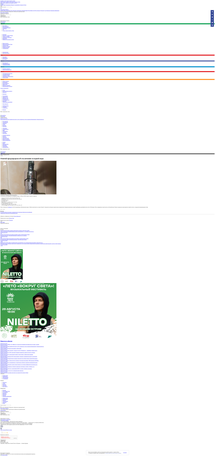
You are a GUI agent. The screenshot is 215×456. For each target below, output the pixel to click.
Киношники (5, 82)
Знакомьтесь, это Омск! (7, 37)
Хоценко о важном (6, 68)
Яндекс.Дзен (11, 218)
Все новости (5, 386)
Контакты (48, 10)
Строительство (5, 129)
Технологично (5, 52)
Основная (4, 106)
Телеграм (11, 220)
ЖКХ (4, 130)
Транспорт (5, 137)
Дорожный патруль (6, 64)
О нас (45, 10)
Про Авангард (38, 10)
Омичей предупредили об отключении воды (8, 213)
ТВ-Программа (25, 10)
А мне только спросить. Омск (8, 30)
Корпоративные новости (7, 91)
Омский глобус (5, 45)
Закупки (4, 395)
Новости (12, 4)
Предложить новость (4, 9)
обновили (10, 207)
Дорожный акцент (6, 63)
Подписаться (3, 413)
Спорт (4, 124)
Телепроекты (8, 4)
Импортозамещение (6, 140)
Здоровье (4, 132)
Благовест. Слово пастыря (8, 35)
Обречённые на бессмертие (8, 76)
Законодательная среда (7, 69)
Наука (4, 143)
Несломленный (6, 26)
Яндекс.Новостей (17, 216)
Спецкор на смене (6, 75)
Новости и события (6, 341)
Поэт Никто (5, 25)
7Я (3, 29)
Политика (4, 126)
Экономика (5, 128)
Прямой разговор (6, 47)
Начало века (5, 84)
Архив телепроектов (4, 88)
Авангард (22, 4)
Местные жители (6, 53)
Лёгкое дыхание (6, 81)
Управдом (4, 28)
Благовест (4, 34)
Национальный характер (7, 86)
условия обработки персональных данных (113, 453)
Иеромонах (5, 38)
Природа (4, 136)
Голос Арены (5, 58)
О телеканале (5, 378)
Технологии (5, 146)
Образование (5, 131)
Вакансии (4, 92)
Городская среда (6, 138)
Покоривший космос (7, 27)
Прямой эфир (3, 4)
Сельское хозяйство (6, 135)
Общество (5, 123)
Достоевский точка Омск (7, 73)
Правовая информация (55, 10)
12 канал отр (5, 107)
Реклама (42, 10)
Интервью (5, 145)
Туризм (4, 142)
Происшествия (5, 144)
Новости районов (6, 139)
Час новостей (13, 10)
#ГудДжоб (5, 59)
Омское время (5, 77)
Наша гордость (5, 43)
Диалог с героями (6, 36)
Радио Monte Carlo (31, 10)
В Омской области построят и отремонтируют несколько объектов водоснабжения (16, 212)
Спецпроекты (17, 4)
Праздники (5, 133)
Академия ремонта (6, 74)
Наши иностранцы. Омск (7, 44)
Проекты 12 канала (6, 46)
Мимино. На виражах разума (8, 39)
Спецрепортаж (5, 48)
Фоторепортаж (5, 147)
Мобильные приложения (7, 102)
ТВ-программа (5, 377)
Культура (4, 125)
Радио (25, 4)
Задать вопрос (3, 410)
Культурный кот (6, 83)
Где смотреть (5, 392)
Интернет (4, 101)
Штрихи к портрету (6, 85)
